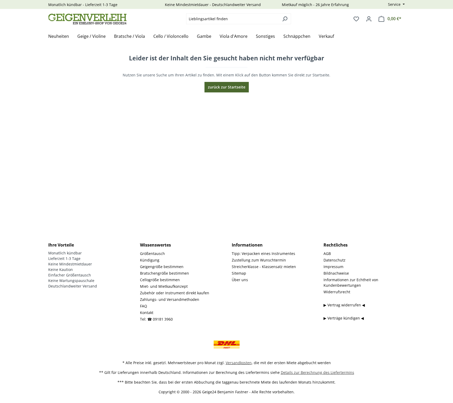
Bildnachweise (336, 273)
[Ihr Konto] (369, 19)
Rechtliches (335, 245)
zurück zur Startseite (226, 87)
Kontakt (146, 312)
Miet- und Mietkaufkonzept (164, 286)
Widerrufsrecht (336, 291)
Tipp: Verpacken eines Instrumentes (263, 253)
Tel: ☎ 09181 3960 (156, 319)
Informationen (247, 245)
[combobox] (232, 18)
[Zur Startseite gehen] (87, 19)
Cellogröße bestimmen (160, 279)
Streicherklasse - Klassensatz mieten (264, 266)
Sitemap (239, 273)
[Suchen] (285, 18)
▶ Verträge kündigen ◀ (343, 318)
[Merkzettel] (356, 19)
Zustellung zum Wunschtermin (259, 260)
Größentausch (152, 253)
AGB (327, 253)
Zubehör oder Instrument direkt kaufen (174, 292)
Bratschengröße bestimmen (164, 273)
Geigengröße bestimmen (162, 266)
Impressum (333, 266)
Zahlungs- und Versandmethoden (169, 299)
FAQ (143, 305)
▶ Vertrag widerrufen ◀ (344, 304)
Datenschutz (334, 260)
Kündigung (149, 260)
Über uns (240, 279)
